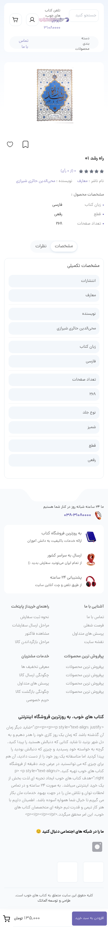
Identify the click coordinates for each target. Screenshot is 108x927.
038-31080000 (52, 25)
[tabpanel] (54, 365)
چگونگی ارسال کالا (34, 675)
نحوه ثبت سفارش (34, 617)
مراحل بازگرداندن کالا (32, 642)
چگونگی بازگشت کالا (32, 692)
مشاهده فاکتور (37, 634)
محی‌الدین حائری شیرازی (76, 329)
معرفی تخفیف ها (35, 667)
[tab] (64, 246)
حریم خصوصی (37, 700)
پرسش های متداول (88, 634)
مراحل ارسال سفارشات (30, 626)
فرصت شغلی (94, 626)
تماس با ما (23, 44)
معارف (91, 295)
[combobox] (84, 15)
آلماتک (42, 901)
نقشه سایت (94, 642)
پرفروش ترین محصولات (85, 667)
